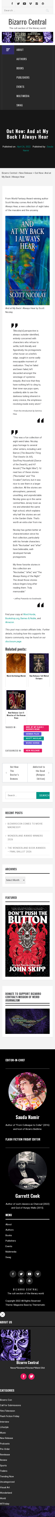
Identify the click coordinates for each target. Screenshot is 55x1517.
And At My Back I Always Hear (35, 728)
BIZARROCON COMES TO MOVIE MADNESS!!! (25, 826)
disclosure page (13, 641)
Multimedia (22, 96)
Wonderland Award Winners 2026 (25, 838)
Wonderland (6, 1492)
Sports (3, 1465)
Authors (21, 59)
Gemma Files (32, 734)
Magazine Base (21, 1304)
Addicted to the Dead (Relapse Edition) (39, 772)
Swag (19, 105)
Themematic (38, 1304)
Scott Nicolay (34, 738)
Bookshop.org (12, 618)
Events (20, 87)
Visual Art (5, 1487)
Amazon (9, 622)
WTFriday (4, 1503)
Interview (4, 1421)
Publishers (22, 77)
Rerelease (5, 1454)
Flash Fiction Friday (9, 1416)
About (20, 50)
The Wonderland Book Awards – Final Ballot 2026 (27, 850)
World (3, 1498)
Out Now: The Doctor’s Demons (14, 772)
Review (3, 1460)
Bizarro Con (6, 1400)
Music (3, 1432)
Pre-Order (5, 1449)
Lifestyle (4, 1427)
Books (20, 68)
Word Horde (29, 614)
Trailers (3, 1471)
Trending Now (7, 1476)
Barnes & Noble (28, 618)
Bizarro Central (27, 21)
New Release (33, 750)
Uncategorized (7, 1481)
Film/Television (7, 1410)
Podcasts (5, 1443)
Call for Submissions (10, 1405)
